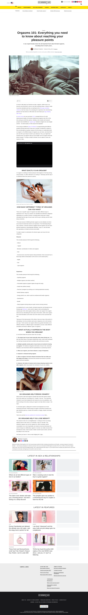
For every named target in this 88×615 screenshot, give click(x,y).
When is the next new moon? (53, 582)
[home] (16, 7)
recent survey (20, 116)
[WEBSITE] (25, 441)
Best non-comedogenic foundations (59, 573)
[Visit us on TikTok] (79, 2)
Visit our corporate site (60, 611)
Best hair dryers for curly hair (60, 575)
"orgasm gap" (32, 121)
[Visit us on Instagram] (72, 2)
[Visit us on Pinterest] (77, 2)
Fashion (47, 7)
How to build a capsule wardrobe (52, 585)
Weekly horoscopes (68, 10)
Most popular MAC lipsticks (46, 574)
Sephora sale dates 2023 (45, 570)
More (69, 7)
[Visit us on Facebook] (74, 2)
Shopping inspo (54, 7)
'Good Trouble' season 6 (41, 10)
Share (19, 100)
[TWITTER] (19, 441)
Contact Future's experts (33, 599)
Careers (32, 602)
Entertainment (27, 7)
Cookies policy (62, 599)
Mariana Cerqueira (39, 49)
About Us (24, 599)
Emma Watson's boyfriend (27, 10)
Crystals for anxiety (58, 570)
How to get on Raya (44, 572)
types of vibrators (32, 126)
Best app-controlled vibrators (60, 568)
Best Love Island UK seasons (53, 588)
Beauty (19, 7)
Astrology (63, 7)
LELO (33, 116)
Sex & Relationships (38, 7)
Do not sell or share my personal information (46, 602)
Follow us (50, 100)
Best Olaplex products (45, 568)
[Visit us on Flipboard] (81, 2)
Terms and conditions (45, 599)
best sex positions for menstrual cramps (34, 415)
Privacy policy (55, 599)
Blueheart (24, 309)
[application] (34, 155)
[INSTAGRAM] (21, 441)
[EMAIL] (27, 441)
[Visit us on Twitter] (76, 2)
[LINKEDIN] (23, 441)
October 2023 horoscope (55, 10)
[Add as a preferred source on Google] (44, 606)
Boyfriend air (49, 580)
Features (43, 30)
